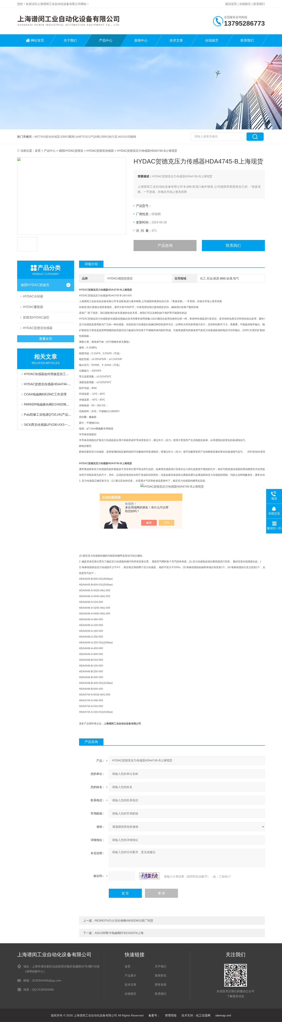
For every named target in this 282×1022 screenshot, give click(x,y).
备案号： (154, 1015)
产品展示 (130, 975)
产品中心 (105, 40)
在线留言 (245, 4)
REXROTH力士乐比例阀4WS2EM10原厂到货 (124, 920)
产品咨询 (165, 245)
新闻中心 (141, 40)
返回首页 (231, 4)
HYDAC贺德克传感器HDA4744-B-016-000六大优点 (47, 384)
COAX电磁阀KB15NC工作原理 (45, 394)
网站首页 (37, 40)
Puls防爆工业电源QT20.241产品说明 (47, 414)
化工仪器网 (203, 1015)
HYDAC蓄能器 (33, 307)
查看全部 (45, 338)
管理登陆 (171, 1015)
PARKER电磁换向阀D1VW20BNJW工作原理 (47, 404)
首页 (38, 150)
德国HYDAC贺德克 (71, 150)
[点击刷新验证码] (149, 875)
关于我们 (70, 40)
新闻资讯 (160, 975)
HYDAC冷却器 (33, 296)
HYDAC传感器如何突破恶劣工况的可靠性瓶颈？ (47, 374)
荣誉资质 (160, 984)
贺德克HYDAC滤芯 (36, 317)
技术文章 (176, 40)
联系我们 (259, 4)
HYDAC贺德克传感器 (100, 150)
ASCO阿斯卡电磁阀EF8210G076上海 (119, 933)
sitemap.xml (223, 1015)
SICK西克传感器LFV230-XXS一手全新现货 (47, 424)
